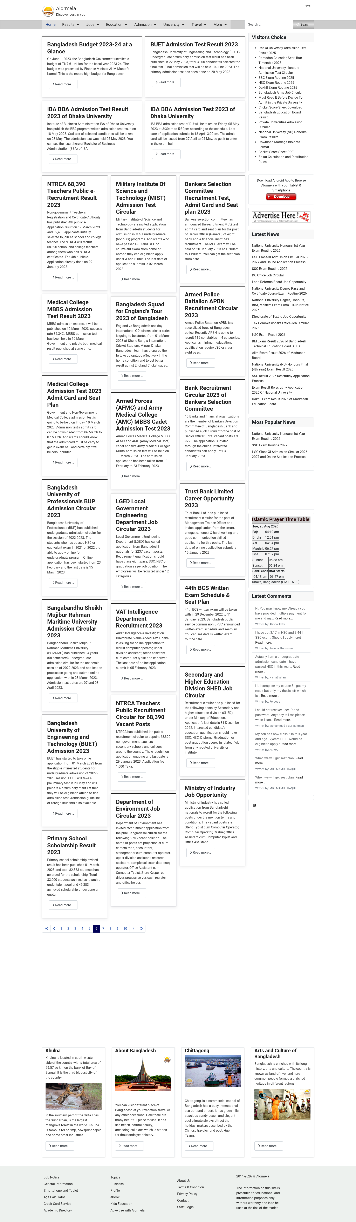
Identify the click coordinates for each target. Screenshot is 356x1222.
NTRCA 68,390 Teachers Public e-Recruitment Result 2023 (72, 194)
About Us (183, 1181)
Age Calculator (54, 1197)
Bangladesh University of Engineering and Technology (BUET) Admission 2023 (72, 737)
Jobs (90, 24)
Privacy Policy (187, 1194)
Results (68, 24)
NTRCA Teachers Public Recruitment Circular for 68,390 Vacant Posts (140, 714)
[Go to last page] (141, 929)
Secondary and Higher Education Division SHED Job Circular (209, 685)
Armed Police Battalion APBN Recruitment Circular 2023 (211, 305)
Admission (143, 24)
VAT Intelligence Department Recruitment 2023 (139, 618)
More (217, 24)
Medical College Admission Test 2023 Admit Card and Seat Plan (74, 394)
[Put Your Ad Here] (281, 217)
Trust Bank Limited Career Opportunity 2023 (209, 498)
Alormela (66, 8)
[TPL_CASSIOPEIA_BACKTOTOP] (349, 1214)
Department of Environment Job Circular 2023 (138, 809)
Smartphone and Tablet (61, 1191)
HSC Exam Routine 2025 (276, 83)
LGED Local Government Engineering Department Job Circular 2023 (137, 515)
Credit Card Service (57, 1204)
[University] (182, 24)
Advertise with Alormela (127, 1210)
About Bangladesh (135, 1050)
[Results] (77, 24)
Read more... (284, 618)
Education (114, 24)
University (171, 24)
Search (305, 24)
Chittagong (197, 1050)
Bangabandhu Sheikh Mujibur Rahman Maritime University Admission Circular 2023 (74, 621)
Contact (183, 1200)
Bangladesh (124, 1110)
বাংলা (307, 6)
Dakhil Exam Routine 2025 (278, 88)
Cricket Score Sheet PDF (276, 152)
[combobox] (269, 24)
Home (51, 24)
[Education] (125, 24)
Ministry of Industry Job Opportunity (210, 792)
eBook (114, 1197)
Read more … (64, 84)
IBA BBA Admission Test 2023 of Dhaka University (192, 113)
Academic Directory (58, 1210)
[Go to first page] (46, 929)
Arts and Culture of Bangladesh (275, 1053)
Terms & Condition (190, 1187)
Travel (197, 24)
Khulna (53, 1050)
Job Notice (51, 1177)
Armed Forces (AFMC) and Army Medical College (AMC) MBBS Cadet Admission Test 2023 (143, 415)
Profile (115, 1191)
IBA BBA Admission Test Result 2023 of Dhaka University (87, 113)
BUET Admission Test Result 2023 (194, 44)
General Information (58, 1184)
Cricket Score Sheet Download (280, 107)
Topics (115, 1177)
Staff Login (185, 1207)
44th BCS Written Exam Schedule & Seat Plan (207, 595)
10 (125, 929)
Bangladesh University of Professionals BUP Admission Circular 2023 (71, 501)
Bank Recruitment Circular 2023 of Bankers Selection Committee (208, 398)
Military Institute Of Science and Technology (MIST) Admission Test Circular (141, 198)
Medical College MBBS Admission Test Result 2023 (69, 309)
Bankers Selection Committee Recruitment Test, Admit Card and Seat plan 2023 (211, 198)
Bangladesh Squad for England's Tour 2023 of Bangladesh (142, 311)
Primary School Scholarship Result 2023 (71, 845)
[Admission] (154, 24)
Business (117, 1184)
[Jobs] (97, 24)
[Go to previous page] (54, 929)
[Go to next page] (133, 929)
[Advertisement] (143, 995)
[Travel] (204, 24)
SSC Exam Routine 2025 (276, 78)
